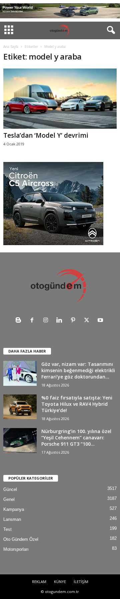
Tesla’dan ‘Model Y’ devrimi (45, 135)
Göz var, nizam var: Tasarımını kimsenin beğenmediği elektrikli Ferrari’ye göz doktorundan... (78, 370)
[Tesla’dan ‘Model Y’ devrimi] (60, 99)
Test (7, 529)
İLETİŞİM (81, 581)
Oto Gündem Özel (20, 539)
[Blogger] (20, 320)
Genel (9, 499)
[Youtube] (101, 320)
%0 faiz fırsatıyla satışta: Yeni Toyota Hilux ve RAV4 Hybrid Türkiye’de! (76, 403)
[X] (88, 320)
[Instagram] (47, 320)
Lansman (12, 519)
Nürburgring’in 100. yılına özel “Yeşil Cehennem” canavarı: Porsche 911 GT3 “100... (76, 437)
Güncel (10, 489)
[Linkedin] (61, 320)
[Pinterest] (74, 320)
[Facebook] (33, 320)
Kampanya (13, 509)
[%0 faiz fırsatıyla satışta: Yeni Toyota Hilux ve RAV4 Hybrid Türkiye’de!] (20, 406)
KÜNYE (60, 581)
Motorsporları (16, 549)
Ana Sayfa (10, 46)
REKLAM (39, 581)
